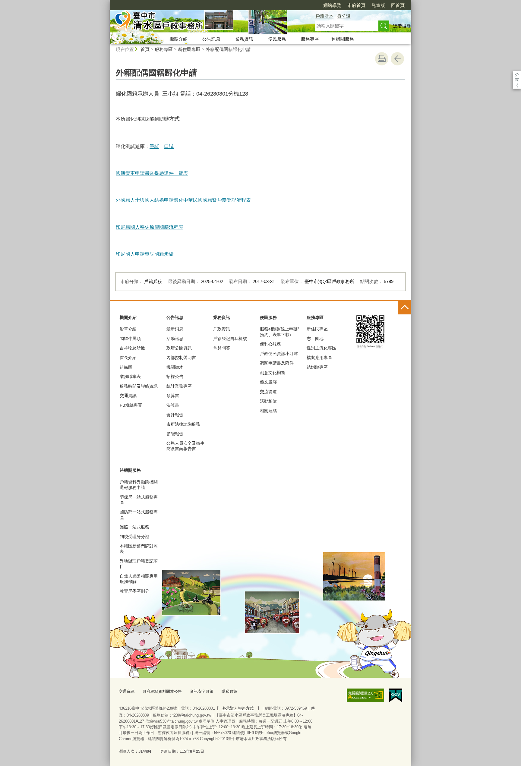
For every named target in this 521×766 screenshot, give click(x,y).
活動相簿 (268, 401)
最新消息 (174, 328)
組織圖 (126, 367)
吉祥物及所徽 (132, 347)
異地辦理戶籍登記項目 (139, 564)
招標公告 (174, 376)
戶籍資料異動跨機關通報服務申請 (139, 485)
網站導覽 (332, 5)
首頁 (145, 49)
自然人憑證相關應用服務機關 (139, 579)
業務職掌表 (130, 376)
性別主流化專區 (321, 347)
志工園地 (315, 338)
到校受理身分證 (134, 536)
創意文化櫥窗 (272, 372)
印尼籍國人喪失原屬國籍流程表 (149, 227)
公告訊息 (211, 39)
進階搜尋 (402, 25)
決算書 (172, 405)
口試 (169, 146)
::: (107, 2)
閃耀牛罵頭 (130, 338)
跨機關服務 (342, 39)
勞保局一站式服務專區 (139, 500)
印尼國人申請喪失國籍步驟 (145, 254)
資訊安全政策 (201, 691)
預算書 (172, 395)
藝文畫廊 (268, 382)
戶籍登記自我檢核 (230, 338)
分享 (517, 75)
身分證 (344, 16)
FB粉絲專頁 (131, 405)
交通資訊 (128, 395)
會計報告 (174, 414)
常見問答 (221, 347)
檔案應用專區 (319, 357)
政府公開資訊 (179, 347)
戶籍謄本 (324, 16)
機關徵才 (174, 367)
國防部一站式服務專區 (139, 514)
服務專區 (310, 39)
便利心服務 (270, 344)
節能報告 (174, 433)
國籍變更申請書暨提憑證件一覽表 (152, 173)
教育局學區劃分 (134, 591)
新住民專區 (189, 49)
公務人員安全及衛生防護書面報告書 (185, 446)
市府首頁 (356, 5)
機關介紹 (178, 39)
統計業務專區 (179, 386)
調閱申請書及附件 (277, 363)
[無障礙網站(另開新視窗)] (365, 695)
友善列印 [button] (381, 58)
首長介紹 (128, 357)
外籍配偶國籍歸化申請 (228, 49)
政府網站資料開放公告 (162, 691)
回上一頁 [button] (397, 58)
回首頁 (398, 5)
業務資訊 (244, 39)
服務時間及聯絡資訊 (139, 386)
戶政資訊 (221, 328)
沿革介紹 (128, 328)
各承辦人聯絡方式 (238, 708)
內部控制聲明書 (181, 357)
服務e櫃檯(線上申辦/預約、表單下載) (279, 331)
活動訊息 (174, 338)
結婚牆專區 (317, 367)
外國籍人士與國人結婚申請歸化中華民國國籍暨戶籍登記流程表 (183, 200)
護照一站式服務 (134, 527)
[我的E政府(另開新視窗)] (395, 695)
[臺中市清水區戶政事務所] (205, 22)
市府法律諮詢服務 (183, 424)
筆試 (154, 146)
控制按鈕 (404, 307)
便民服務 (277, 39)
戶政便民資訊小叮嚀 (279, 353)
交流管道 (268, 391)
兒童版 (378, 5)
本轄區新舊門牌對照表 (139, 549)
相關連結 (268, 410)
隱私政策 (229, 691)
